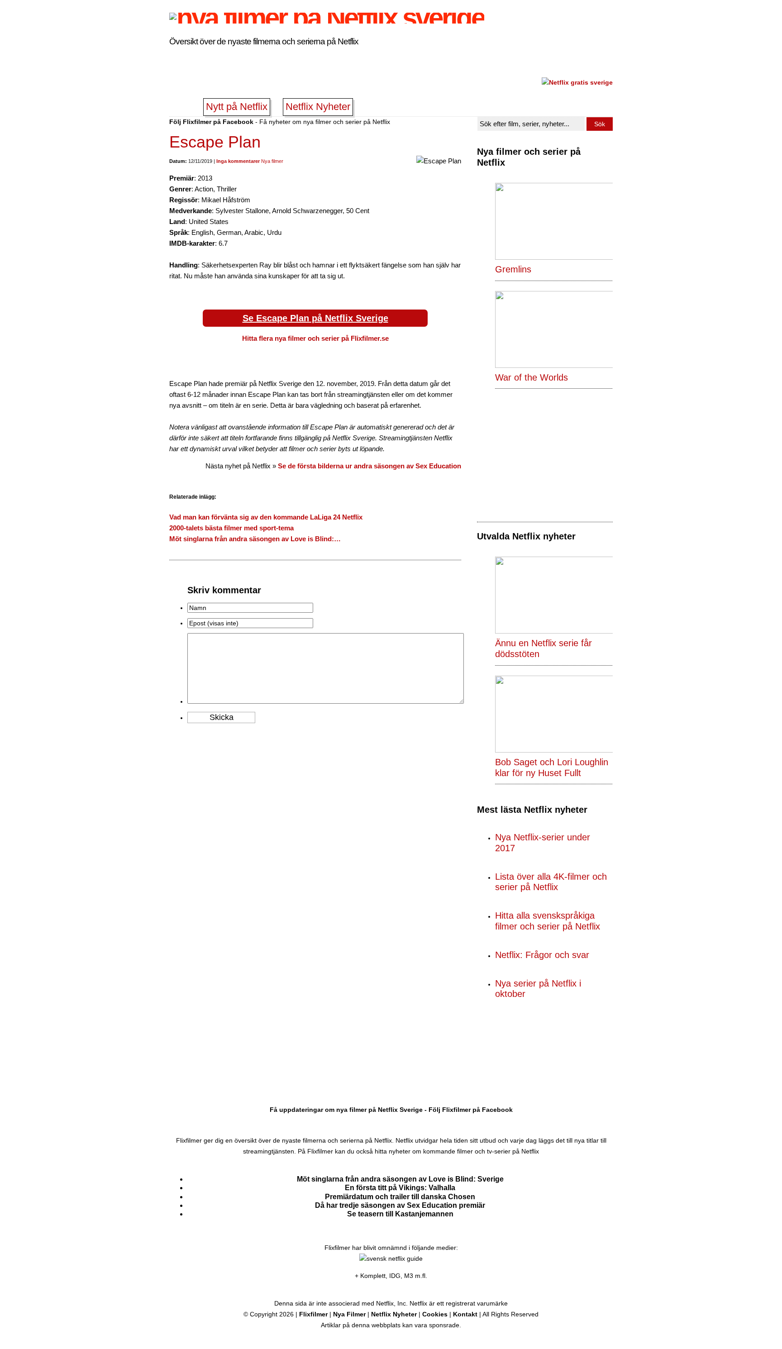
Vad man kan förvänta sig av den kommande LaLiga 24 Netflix (265, 517)
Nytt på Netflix (236, 106)
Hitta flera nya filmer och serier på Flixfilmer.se (315, 338)
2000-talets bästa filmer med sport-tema (231, 528)
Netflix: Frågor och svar (542, 955)
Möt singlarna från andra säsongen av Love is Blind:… (255, 539)
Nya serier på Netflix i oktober (538, 988)
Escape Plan (215, 142)
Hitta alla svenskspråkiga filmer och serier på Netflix (547, 920)
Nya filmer (272, 161)
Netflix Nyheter (318, 106)
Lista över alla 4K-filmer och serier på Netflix (551, 882)
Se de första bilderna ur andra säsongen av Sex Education (369, 466)
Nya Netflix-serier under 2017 (542, 842)
